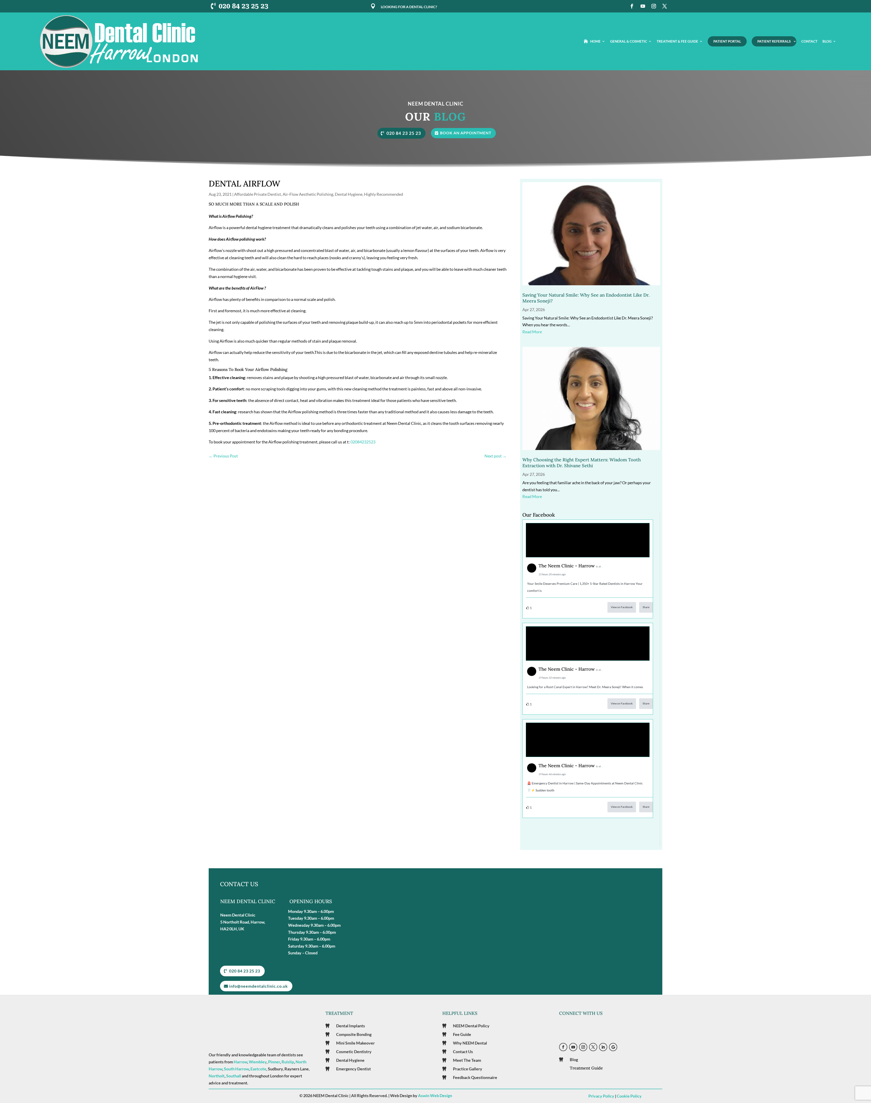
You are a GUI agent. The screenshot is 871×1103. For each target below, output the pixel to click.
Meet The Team (467, 1060)
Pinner (274, 1061)
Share (646, 607)
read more (532, 331)
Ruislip (287, 1061)
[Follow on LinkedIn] (603, 1047)
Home (595, 41)
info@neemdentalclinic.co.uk (258, 986)
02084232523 (362, 441)
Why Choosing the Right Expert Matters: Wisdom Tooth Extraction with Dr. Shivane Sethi (581, 462)
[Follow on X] (664, 6)
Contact (809, 41)
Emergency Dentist (353, 1068)
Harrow (240, 1061)
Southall (233, 1075)
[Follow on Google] (613, 1047)
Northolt (217, 1075)
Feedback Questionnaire (475, 1077)
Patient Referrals (774, 41)
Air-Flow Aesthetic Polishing (308, 194)
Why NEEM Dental (470, 1042)
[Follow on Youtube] (642, 6)
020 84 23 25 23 (243, 6)
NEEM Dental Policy (471, 1025)
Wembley (258, 1061)
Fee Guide (462, 1034)
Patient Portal (727, 41)
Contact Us (463, 1051)
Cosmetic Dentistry (354, 1051)
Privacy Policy (601, 1095)
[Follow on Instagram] (653, 6)
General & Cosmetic (628, 41)
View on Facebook (622, 607)
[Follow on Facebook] (631, 6)
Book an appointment (465, 133)
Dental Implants (350, 1025)
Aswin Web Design (435, 1095)
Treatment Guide (586, 1068)
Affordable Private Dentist (257, 194)
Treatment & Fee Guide (677, 41)
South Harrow (236, 1068)
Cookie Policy (629, 1095)
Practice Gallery (467, 1068)
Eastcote (258, 1068)
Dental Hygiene (348, 194)
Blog (827, 41)
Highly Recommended (383, 194)
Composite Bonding (354, 1034)
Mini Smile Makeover (355, 1042)
